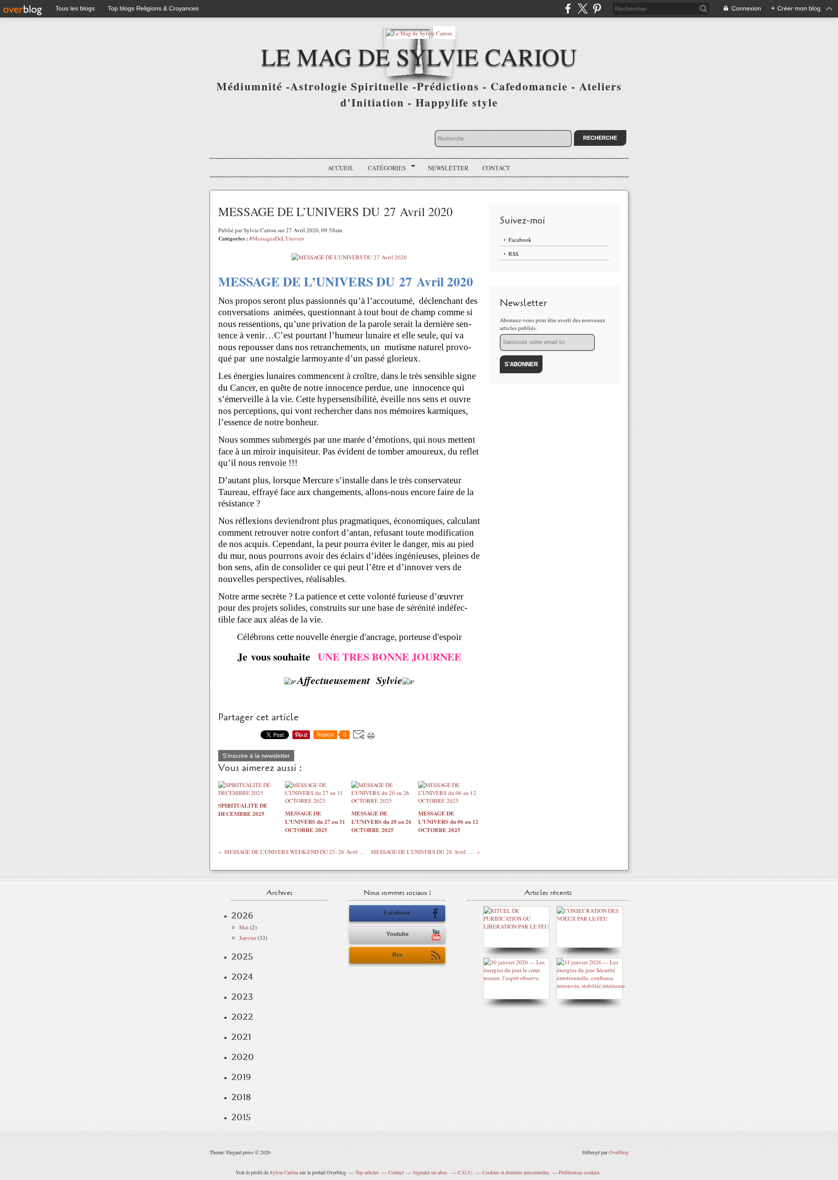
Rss (397, 955)
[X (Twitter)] (582, 8)
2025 (242, 956)
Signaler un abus (431, 1172)
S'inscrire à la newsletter (256, 755)
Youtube (397, 934)
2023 (242, 996)
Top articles (367, 1172)
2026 (242, 915)
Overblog (618, 1152)
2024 (242, 976)
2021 (241, 1037)
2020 (242, 1057)
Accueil (341, 168)
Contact (496, 168)
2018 (241, 1097)
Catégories (384, 168)
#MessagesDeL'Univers (276, 238)
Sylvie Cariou (284, 1172)
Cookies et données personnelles (516, 1172)
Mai (244, 927)
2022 (242, 1016)
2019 (241, 1077)
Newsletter (448, 168)
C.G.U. (465, 1172)
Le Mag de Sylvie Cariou (419, 56)
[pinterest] (596, 8)
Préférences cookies (579, 1172)
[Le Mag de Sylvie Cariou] (419, 32)
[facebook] (568, 8)
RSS (513, 254)
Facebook (520, 240)
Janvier (247, 938)
